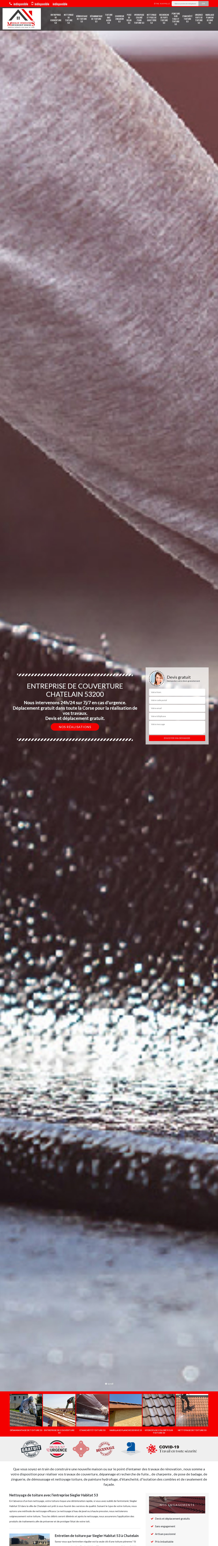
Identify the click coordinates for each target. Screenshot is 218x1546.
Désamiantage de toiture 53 (96, 19)
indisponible (20, 4)
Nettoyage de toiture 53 (68, 18)
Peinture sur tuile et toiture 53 (176, 19)
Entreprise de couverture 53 (55, 18)
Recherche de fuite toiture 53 (164, 18)
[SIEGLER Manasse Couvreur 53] (22, 19)
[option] (109, 773)
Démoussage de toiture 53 (81, 19)
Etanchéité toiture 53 (187, 19)
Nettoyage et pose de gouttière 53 (151, 18)
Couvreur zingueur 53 (119, 19)
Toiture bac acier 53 (108, 18)
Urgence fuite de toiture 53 (199, 18)
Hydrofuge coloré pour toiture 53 (139, 18)
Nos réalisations (75, 727)
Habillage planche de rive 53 (209, 18)
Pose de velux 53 (129, 18)
